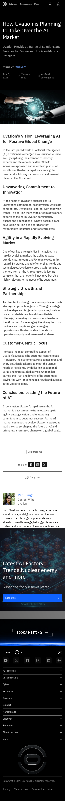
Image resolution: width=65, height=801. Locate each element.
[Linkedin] (49, 660)
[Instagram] (38, 660)
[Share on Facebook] (31, 464)
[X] (16, 660)
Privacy (6, 789)
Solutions (13, 4)
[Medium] (59, 660)
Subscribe (10, 597)
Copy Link (35, 477)
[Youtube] (6, 660)
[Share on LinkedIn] (37, 464)
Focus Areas (26, 4)
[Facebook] (27, 660)
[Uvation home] (17, 652)
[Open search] (50, 4)
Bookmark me (35, 451)
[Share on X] (44, 464)
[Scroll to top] (59, 652)
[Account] (58, 4)
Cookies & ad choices (43, 789)
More (36, 4)
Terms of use (21, 789)
